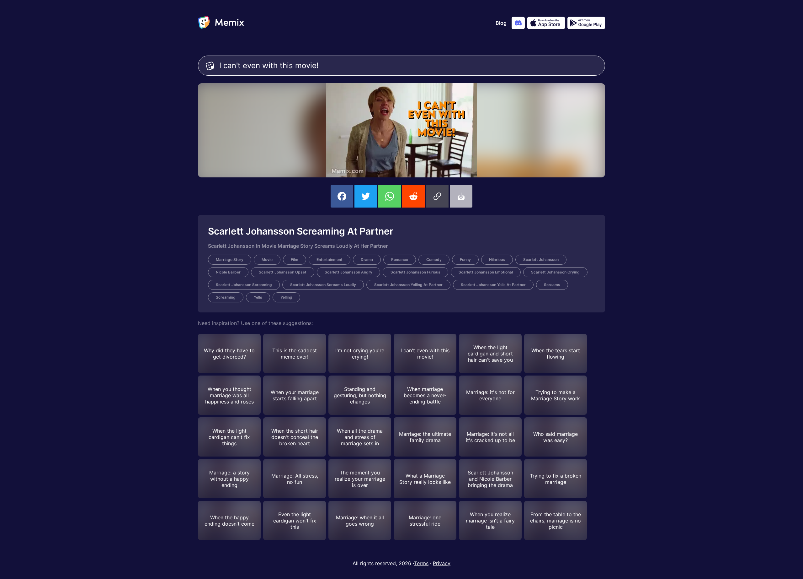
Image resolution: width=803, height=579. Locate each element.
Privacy (441, 563)
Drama (367, 259)
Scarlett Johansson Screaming (244, 284)
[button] (437, 196)
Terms (421, 563)
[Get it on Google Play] (586, 23)
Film (294, 259)
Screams (552, 284)
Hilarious (497, 259)
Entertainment (329, 259)
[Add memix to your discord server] (518, 23)
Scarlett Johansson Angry (348, 272)
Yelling (286, 297)
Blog (501, 23)
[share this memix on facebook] (342, 196)
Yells (258, 297)
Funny (465, 259)
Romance (399, 259)
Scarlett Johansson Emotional (486, 272)
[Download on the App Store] (546, 23)
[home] (221, 23)
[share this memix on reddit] (413, 196)
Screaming (226, 297)
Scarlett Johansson (541, 259)
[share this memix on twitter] (365, 196)
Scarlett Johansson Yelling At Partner (408, 284)
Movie (267, 259)
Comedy (434, 259)
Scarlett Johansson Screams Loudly (323, 284)
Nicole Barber (228, 272)
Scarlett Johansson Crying (555, 272)
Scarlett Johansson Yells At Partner (493, 284)
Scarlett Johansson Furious (415, 272)
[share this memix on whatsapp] (389, 196)
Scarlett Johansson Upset (282, 272)
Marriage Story (229, 259)
